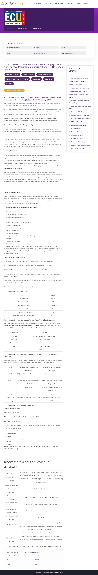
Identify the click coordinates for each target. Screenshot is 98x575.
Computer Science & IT (41, 53)
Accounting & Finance (13, 47)
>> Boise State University (77, 138)
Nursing (36, 47)
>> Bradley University (75, 84)
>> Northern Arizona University (78, 132)
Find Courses (58, 4)
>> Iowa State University (76, 148)
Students (69, 4)
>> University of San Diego (77, 142)
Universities (37, 4)
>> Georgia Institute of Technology (79, 115)
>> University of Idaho (76, 135)
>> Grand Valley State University (79, 88)
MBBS (63, 47)
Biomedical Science (67, 53)
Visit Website (37, 28)
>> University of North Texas (77, 112)
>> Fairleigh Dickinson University (79, 78)
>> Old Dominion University (77, 81)
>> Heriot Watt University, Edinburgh (80, 118)
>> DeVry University (75, 128)
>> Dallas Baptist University (77, 125)
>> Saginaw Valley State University (79, 145)
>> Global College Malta (76, 122)
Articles (85, 4)
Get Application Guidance (15, 90)
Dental (9, 53)
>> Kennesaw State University (78, 91)
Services (77, 4)
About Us (47, 4)
